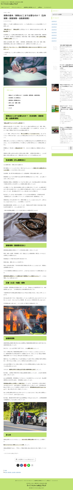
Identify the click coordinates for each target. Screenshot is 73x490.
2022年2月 (54, 38)
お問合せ (40, 7)
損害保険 (9, 472)
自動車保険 (11, 105)
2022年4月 (54, 32)
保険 (6, 470)
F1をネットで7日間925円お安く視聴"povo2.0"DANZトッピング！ (66, 129)
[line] (28, 465)
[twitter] (18, 465)
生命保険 (13, 472)
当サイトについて (5, 7)
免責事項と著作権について (30, 7)
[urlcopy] (32, 465)
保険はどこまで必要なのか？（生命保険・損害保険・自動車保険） (25, 95)
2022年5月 (54, 29)
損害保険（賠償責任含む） (15, 100)
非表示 (11, 90)
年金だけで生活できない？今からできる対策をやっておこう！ (66, 86)
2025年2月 (54, 21)
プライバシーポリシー (17, 7)
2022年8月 (54, 27)
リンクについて (47, 7)
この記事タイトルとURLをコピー (25, 459)
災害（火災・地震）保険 (14, 103)
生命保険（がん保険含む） (15, 97)
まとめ (10, 108)
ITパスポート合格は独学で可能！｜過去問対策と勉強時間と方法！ (66, 66)
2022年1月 (54, 40)
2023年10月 (54, 24)
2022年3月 (54, 35)
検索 (70, 148)
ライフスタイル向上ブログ (9, 4)
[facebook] (21, 465)
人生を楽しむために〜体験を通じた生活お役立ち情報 (36, 483)
